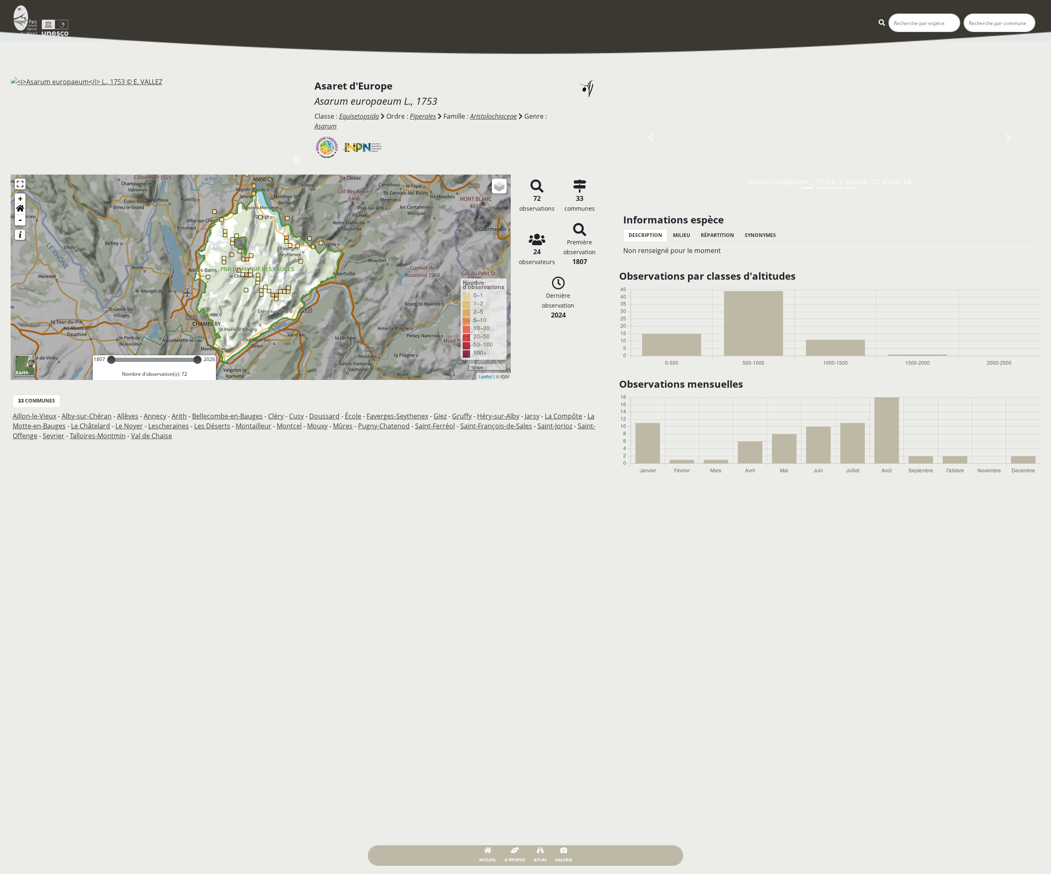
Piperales (423, 116)
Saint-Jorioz (554, 425)
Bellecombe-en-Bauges (227, 416)
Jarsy (532, 416)
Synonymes (760, 235)
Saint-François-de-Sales (496, 425)
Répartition (717, 235)
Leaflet (485, 376)
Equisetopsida (359, 116)
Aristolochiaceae (493, 116)
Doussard (324, 416)
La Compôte (563, 416)
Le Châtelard (90, 425)
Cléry (276, 416)
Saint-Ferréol (435, 425)
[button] (20, 209)
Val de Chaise (151, 435)
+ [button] (20, 198)
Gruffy (462, 416)
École (353, 416)
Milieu (681, 235)
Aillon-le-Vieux (34, 416)
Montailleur (253, 425)
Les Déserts (212, 425)
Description (645, 235)
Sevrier (53, 435)
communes (36, 400)
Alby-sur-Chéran (87, 416)
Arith (179, 416)
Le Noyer (129, 425)
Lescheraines (168, 425)
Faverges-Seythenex (397, 416)
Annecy (155, 416)
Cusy (296, 416)
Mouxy (317, 425)
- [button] (20, 220)
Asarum (325, 126)
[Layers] (499, 186)
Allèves (127, 416)
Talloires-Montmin (98, 435)
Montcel (289, 425)
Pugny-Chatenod (384, 425)
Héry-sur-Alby (498, 416)
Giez (440, 416)
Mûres (343, 425)
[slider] (111, 360)
